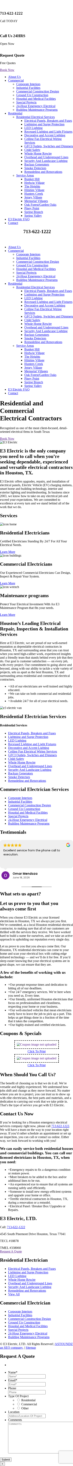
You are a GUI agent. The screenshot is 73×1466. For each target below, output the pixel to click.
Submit (6, 1459)
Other (25, 1408)
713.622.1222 (60, 1126)
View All (14, 1294)
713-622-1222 (16, 1227)
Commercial (16, 80)
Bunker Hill (32, 179)
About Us (14, 77)
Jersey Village (33, 197)
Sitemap (31, 1347)
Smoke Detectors (35, 168)
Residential (15, 113)
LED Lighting (33, 128)
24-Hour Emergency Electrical (35, 106)
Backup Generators (36, 164)
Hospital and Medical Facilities (36, 98)
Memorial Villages (36, 201)
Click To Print (37, 1051)
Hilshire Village (34, 190)
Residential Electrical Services (35, 117)
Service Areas (25, 175)
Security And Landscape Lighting (46, 161)
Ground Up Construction (32, 95)
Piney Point (31, 208)
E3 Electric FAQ (19, 219)
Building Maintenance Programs (37, 109)
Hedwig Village (34, 182)
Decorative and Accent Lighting (44, 135)
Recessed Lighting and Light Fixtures (48, 131)
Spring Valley (33, 215)
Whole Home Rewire (38, 153)
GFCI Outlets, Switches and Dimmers (48, 146)
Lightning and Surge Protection (44, 124)
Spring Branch (33, 212)
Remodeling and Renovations (43, 171)
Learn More (7, 552)
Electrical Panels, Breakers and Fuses (48, 120)
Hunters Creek (33, 193)
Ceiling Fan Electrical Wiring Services (32, 751)
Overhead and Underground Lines (46, 157)
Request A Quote (11, 1251)
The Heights (32, 186)
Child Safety (32, 150)
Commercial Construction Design (37, 91)
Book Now (7, 70)
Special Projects (26, 102)
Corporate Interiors (28, 84)
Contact (13, 223)
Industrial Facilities (28, 87)
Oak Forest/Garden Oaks (40, 204)
